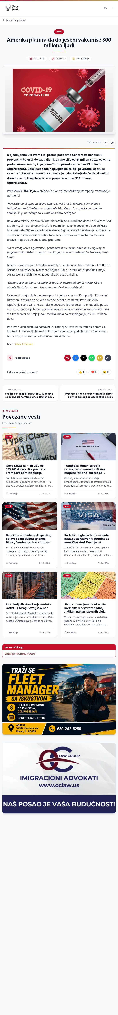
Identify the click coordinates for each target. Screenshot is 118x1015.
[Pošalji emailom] (100, 358)
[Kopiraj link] (108, 358)
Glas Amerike (24, 344)
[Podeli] (67, 358)
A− (105, 142)
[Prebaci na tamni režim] (105, 8)
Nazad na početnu (16, 20)
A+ (112, 142)
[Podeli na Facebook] (75, 358)
